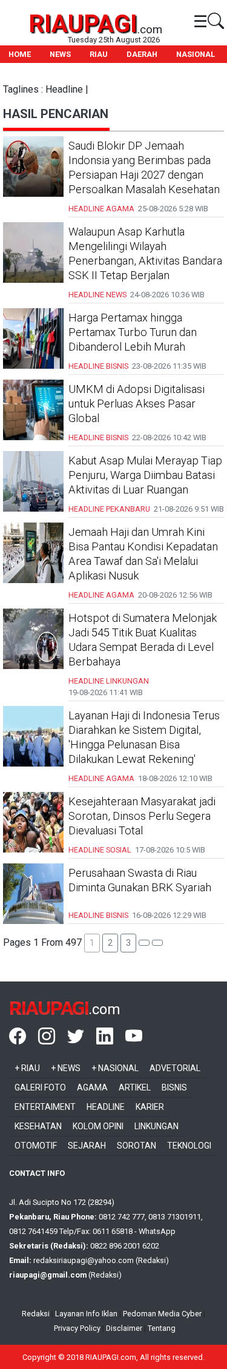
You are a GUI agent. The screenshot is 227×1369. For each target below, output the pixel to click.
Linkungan (156, 1126)
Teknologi (189, 1145)
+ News (66, 1068)
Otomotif (36, 1145)
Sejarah (87, 1145)
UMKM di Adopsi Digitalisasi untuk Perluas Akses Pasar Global (136, 403)
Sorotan (136, 1145)
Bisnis (174, 1087)
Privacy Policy (77, 1328)
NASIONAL (195, 54)
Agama (92, 1087)
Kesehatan (38, 1126)
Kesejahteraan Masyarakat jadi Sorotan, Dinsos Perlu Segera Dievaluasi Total (141, 816)
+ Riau (27, 1068)
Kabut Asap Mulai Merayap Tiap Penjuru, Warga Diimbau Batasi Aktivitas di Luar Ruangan (145, 475)
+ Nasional (115, 1068)
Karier (150, 1107)
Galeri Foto (40, 1087)
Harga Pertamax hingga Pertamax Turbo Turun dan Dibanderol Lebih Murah (132, 332)
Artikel (135, 1087)
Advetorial (175, 1068)
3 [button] (128, 943)
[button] (144, 943)
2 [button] (110, 943)
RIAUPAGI (82, 24)
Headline (106, 1107)
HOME (19, 54)
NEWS (60, 54)
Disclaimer (124, 1328)
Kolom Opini (98, 1126)
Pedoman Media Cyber (162, 1313)
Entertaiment (45, 1107)
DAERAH (142, 54)
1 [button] (92, 943)
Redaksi (36, 1313)
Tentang (162, 1328)
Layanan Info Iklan (86, 1313)
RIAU (99, 54)
